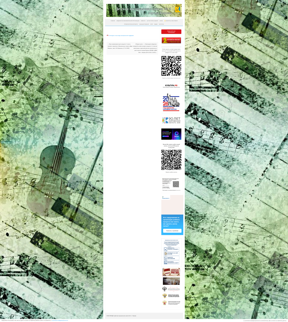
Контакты (161, 24)
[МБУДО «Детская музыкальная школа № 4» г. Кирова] (144, 16)
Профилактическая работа (131, 24)
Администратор (112, 32)
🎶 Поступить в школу (152, 20)
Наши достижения (144, 24)
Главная (112, 20)
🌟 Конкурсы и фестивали (171, 20)
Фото (151, 24)
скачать (178, 190)
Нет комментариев (150, 34)
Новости (143, 20)
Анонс (161, 20)
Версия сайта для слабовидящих (171, 31)
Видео (156, 24)
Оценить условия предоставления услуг (171, 78)
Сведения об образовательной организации (127, 20)
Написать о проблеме (172, 230)
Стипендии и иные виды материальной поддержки (121, 35)
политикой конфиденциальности (60, 320)
